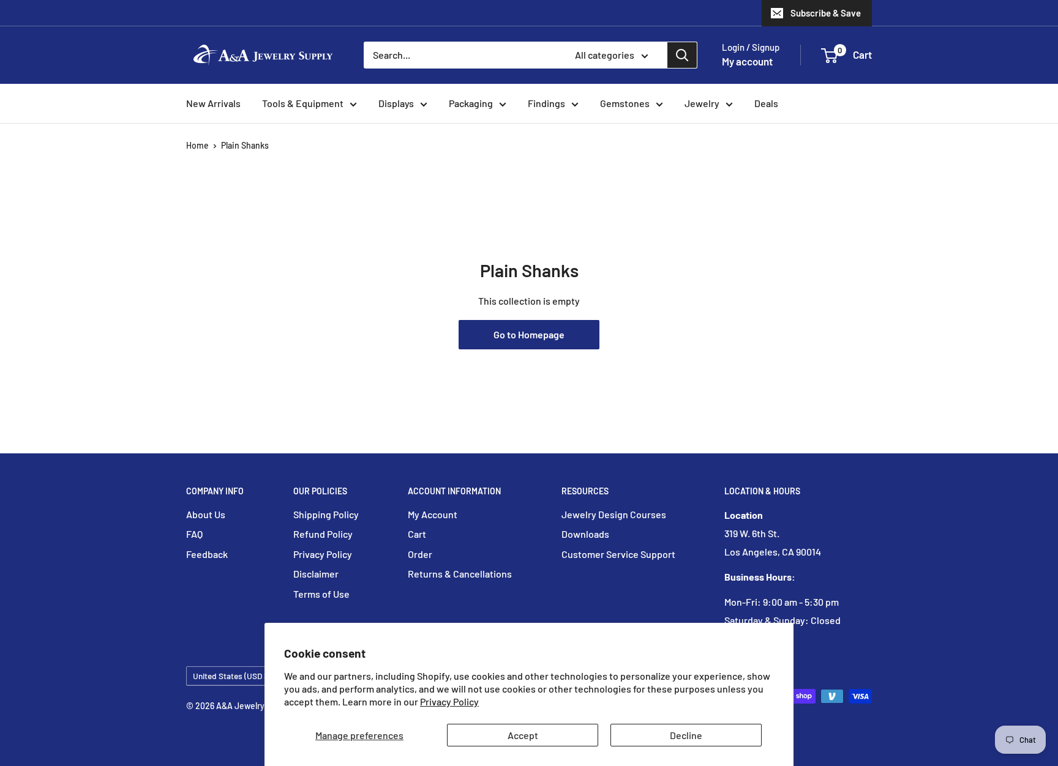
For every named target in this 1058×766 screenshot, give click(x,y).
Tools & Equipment (302, 103)
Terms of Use (321, 594)
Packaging (471, 103)
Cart (417, 534)
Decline (686, 735)
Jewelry (702, 103)
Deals (766, 103)
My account (747, 61)
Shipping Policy (326, 514)
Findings (546, 103)
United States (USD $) (232, 676)
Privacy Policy (449, 701)
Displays (396, 103)
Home (197, 145)
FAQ (194, 534)
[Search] (682, 55)
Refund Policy (323, 534)
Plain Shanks (245, 145)
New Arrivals (213, 103)
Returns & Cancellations (460, 573)
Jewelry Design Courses (613, 514)
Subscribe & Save (825, 12)
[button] (829, 55)
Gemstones (625, 103)
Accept (523, 735)
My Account (432, 514)
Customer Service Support (618, 554)
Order (420, 554)
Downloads (585, 534)
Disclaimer (316, 573)
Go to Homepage (529, 334)
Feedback (207, 554)
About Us (205, 514)
